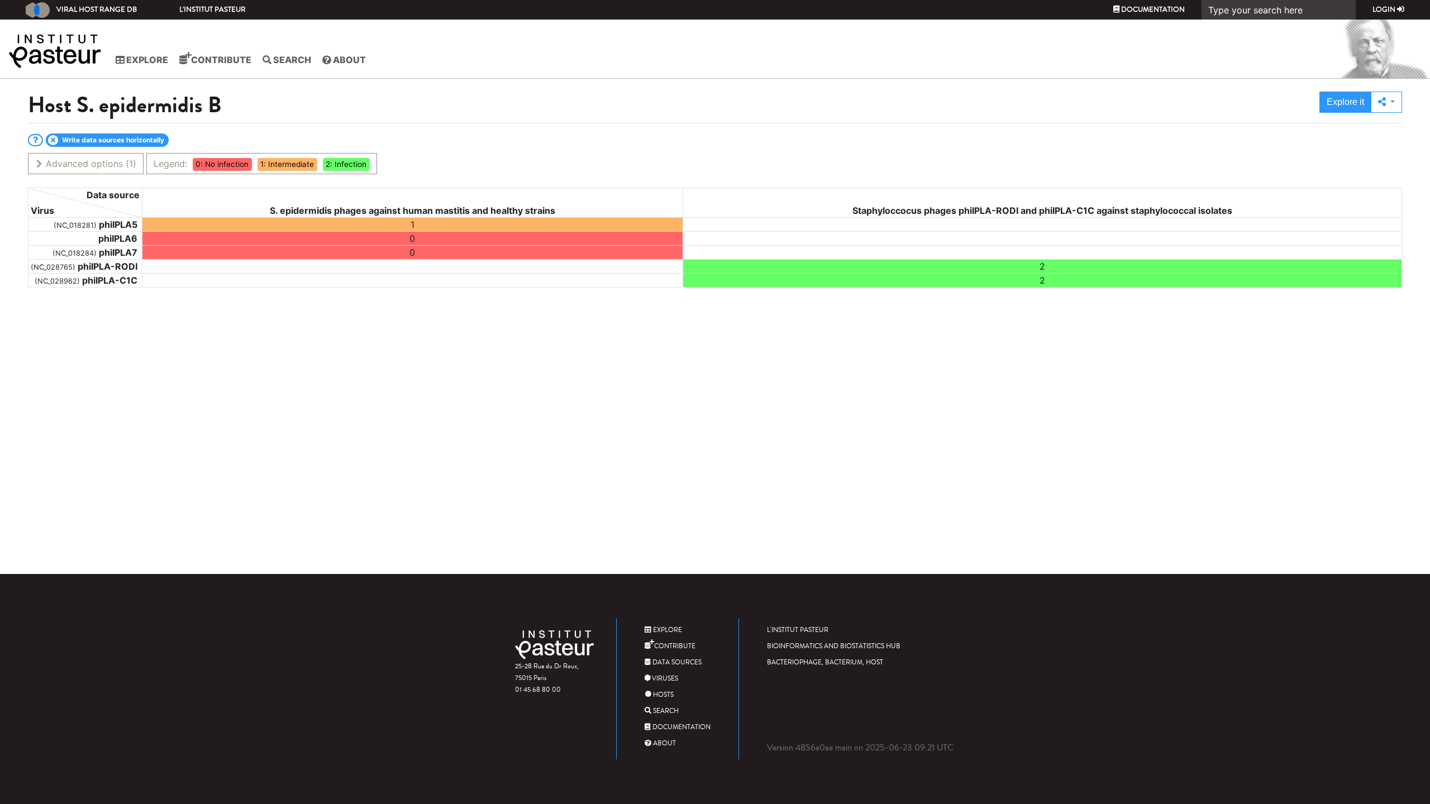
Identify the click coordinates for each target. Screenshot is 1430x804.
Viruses (664, 678)
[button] (1386, 102)
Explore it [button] (1345, 102)
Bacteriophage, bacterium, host (825, 662)
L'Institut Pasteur (212, 9)
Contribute (220, 59)
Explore (146, 59)
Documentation (1152, 9)
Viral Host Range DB (96, 9)
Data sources (676, 662)
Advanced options (89, 163)
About (348, 59)
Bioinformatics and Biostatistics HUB (833, 646)
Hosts (662, 695)
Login (1384, 9)
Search (291, 59)
